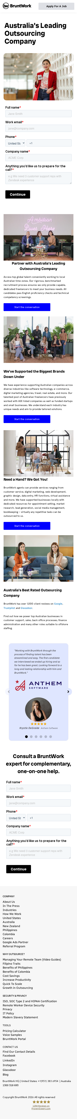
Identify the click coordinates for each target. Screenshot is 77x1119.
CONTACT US (10, 1047)
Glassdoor (26, 608)
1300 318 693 (10, 1085)
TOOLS (7, 1025)
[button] (68, 691)
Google (58, 603)
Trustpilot (9, 608)
